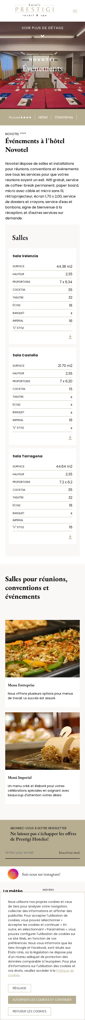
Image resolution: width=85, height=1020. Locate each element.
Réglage (19, 988)
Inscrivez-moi (69, 852)
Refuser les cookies (29, 1011)
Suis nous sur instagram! (41, 874)
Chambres (64, 117)
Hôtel (43, 117)
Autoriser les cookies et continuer (42, 999)
